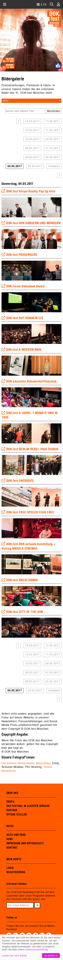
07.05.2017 (52, 148)
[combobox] (31, 101)
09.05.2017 (52, 139)
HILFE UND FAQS (16, 834)
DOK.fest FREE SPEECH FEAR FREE (30, 512)
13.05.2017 (52, 121)
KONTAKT (12, 847)
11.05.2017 (52, 130)
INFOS (9, 826)
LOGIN (10, 867)
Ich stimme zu (51, 955)
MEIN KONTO (13, 859)
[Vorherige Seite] (18, 121)
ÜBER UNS (12, 793)
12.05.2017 (32, 130)
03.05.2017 (35, 166)
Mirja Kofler (43, 763)
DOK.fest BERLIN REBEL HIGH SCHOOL (32, 449)
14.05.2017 (32, 121)
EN (44, 4)
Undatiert (54, 166)
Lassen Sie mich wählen (14, 955)
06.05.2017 (32, 157)
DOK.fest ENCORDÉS (20, 481)
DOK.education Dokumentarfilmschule (31, 381)
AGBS (9, 839)
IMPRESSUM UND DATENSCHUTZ (25, 843)
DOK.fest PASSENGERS (21, 255)
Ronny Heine (26, 763)
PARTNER (11, 810)
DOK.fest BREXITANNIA (22, 580)
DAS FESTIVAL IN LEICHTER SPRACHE (28, 806)
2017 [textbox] (5, 100)
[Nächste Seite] (59, 175)
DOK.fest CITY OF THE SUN (24, 612)
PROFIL (10, 801)
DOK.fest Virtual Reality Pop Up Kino (30, 191)
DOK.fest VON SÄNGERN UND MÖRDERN (33, 223)
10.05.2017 (32, 139)
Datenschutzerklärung (37, 949)
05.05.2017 (52, 157)
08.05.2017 (32, 148)
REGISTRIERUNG (15, 872)
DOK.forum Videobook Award (25, 286)
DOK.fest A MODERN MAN (23, 349)
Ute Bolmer (9, 763)
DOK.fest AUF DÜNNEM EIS (24, 318)
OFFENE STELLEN (16, 814)
